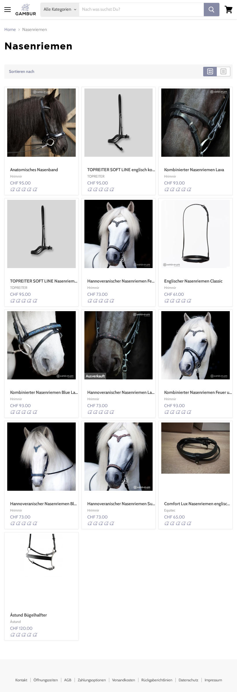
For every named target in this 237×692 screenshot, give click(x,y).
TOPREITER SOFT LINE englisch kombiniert (128, 169)
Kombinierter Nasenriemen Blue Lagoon (47, 392)
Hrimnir (16, 176)
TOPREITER (95, 176)
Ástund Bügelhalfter (28, 615)
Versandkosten (123, 680)
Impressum (213, 680)
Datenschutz (188, 680)
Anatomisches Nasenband (34, 169)
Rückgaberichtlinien (156, 680)
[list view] (223, 71)
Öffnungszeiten (46, 680)
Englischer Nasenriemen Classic (193, 281)
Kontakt (21, 680)
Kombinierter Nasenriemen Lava (194, 169)
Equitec (169, 510)
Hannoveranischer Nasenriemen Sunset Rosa (128, 503)
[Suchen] (211, 9)
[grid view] (210, 71)
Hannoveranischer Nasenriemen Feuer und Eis (129, 281)
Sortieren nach (21, 71)
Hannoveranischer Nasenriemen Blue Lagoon (52, 503)
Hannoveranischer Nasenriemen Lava (121, 392)
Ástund (15, 621)
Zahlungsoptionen (92, 680)
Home (10, 29)
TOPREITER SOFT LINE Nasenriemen (44, 281)
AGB (67, 680)
